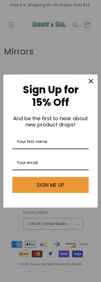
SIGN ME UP (50, 184)
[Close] (91, 81)
